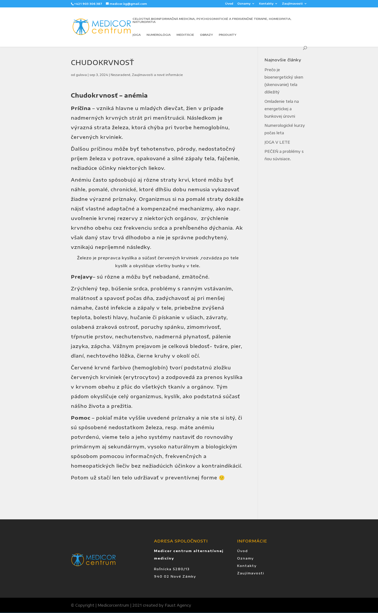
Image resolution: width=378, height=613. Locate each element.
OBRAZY (206, 34)
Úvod (229, 3)
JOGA (137, 34)
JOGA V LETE (277, 142)
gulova (81, 75)
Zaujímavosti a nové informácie (157, 75)
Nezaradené (120, 75)
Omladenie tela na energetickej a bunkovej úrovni (281, 109)
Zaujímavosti (292, 3)
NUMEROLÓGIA (159, 34)
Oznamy (243, 3)
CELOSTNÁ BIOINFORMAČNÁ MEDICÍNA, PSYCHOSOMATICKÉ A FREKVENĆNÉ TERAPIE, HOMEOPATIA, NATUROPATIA (212, 20)
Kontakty (266, 3)
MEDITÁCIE (185, 34)
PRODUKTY (227, 34)
